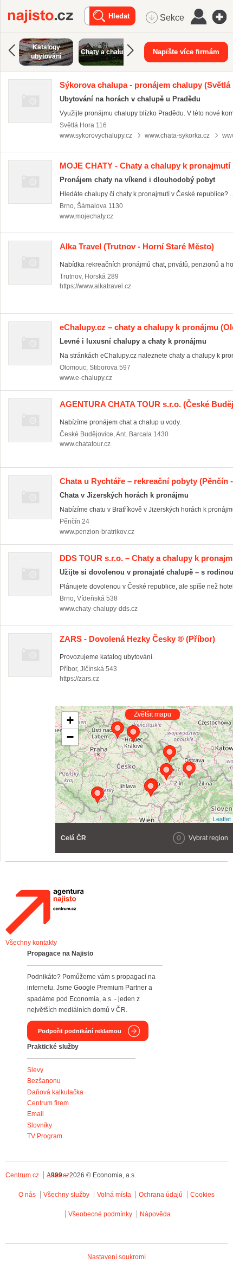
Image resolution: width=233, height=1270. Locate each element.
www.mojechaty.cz (86, 216)
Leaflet (222, 818)
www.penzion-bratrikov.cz (97, 532)
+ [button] (70, 720)
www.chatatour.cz (85, 444)
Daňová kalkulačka (55, 1092)
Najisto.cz (46, 16)
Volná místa (114, 1194)
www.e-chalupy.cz (86, 378)
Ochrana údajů (161, 1194)
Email (35, 1114)
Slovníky (39, 1125)
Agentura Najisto (44, 911)
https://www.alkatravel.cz (95, 286)
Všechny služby (67, 1194)
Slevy (35, 1070)
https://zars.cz (79, 678)
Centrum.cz (22, 1175)
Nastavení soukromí (116, 1257)
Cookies (202, 1194)
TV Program (44, 1136)
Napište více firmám (186, 52)
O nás (27, 1194)
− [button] (70, 737)
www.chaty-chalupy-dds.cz (99, 609)
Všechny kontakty (31, 942)
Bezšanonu (44, 1081)
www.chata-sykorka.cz (177, 135)
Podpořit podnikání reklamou (79, 1031)
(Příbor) (137, 638)
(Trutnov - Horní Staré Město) (137, 246)
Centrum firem (48, 1103)
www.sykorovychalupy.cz (96, 135)
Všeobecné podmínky (100, 1214)
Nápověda (155, 1214)
